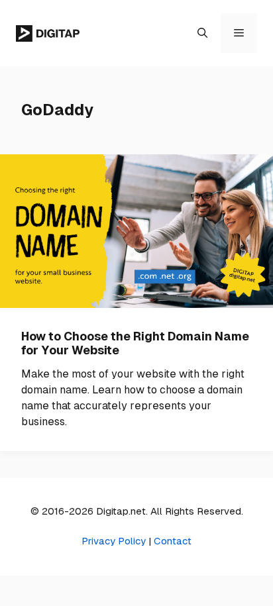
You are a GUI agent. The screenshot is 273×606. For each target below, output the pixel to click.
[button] (202, 33)
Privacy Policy (114, 540)
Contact (172, 540)
